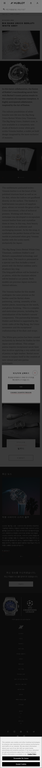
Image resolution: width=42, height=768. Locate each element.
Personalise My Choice (21, 758)
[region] (21, 752)
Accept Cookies (21, 764)
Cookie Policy (32, 754)
